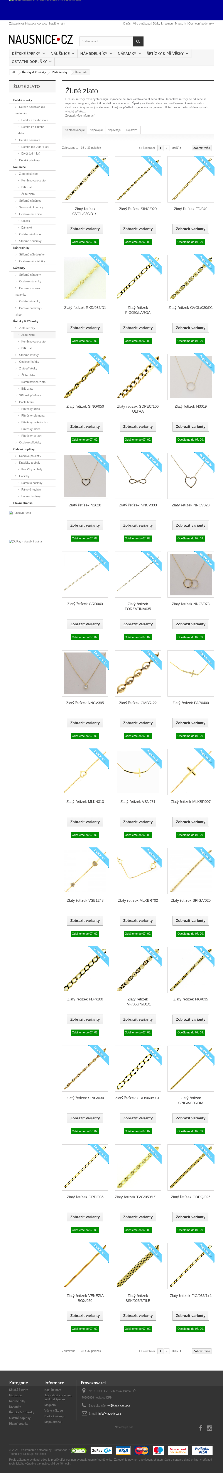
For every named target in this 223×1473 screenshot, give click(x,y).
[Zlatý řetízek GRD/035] (85, 1167)
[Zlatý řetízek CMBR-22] (138, 673)
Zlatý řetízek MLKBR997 (191, 802)
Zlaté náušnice (28, 173)
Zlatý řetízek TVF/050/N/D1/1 (138, 1001)
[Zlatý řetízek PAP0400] (190, 673)
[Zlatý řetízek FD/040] (190, 179)
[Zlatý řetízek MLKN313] (85, 772)
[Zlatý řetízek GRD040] (85, 574)
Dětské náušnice (29, 140)
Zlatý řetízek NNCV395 (85, 703)
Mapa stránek (53, 1422)
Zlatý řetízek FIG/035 (190, 999)
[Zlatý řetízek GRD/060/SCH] (138, 1068)
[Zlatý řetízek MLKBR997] (190, 772)
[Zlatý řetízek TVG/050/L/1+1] (138, 1167)
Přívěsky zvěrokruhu (33, 422)
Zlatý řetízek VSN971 (137, 802)
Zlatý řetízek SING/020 (138, 209)
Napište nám (57, 23)
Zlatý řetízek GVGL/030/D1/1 (85, 211)
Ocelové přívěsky (29, 442)
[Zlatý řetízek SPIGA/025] (190, 871)
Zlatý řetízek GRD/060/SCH (137, 1098)
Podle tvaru (26, 402)
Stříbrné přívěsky (29, 395)
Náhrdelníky (93, 53)
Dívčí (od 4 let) (30, 153)
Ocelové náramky (29, 281)
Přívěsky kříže (30, 408)
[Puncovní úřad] (32, 524)
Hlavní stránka (22, 503)
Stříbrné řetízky (28, 355)
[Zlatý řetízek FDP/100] (85, 970)
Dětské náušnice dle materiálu (30, 110)
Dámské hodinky (31, 482)
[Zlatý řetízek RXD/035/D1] (85, 278)
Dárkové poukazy (29, 456)
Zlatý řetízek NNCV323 (190, 505)
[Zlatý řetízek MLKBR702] (138, 871)
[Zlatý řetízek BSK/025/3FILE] (138, 1266)
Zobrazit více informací (80, 115)
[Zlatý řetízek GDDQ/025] (190, 1167)
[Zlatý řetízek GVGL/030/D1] (190, 278)
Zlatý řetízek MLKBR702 (138, 900)
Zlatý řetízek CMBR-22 (138, 703)
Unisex (25, 220)
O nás (127, 23)
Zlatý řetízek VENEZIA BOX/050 (85, 1298)
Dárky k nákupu (163, 23)
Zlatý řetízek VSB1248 (85, 900)
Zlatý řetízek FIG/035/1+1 (191, 1296)
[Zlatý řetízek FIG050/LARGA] (138, 278)
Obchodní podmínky (201, 23)
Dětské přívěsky (29, 160)
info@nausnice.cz (109, 1413)
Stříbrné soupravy (30, 241)
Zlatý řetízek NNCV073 (190, 604)
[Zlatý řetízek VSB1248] (85, 871)
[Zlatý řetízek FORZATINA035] (138, 574)
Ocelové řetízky (28, 361)
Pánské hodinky (31, 489)
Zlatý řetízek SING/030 (85, 1098)
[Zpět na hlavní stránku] (14, 72)
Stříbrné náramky (29, 274)
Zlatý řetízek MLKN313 (85, 802)
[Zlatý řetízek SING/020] (138, 179)
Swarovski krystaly (30, 207)
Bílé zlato (26, 187)
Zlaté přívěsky (27, 368)
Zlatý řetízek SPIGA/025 (191, 900)
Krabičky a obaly (29, 462)
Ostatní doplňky (29, 61)
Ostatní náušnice (29, 234)
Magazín (180, 23)
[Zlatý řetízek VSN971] (138, 772)
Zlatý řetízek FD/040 (190, 209)
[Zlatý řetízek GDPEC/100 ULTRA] (138, 377)
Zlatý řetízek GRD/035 (85, 1197)
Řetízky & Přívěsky (165, 53)
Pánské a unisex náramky (27, 291)
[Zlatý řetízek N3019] (190, 377)
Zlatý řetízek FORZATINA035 (138, 606)
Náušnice (60, 53)
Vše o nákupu (141, 23)
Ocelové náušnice (30, 214)
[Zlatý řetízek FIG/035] (190, 970)
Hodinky (23, 476)
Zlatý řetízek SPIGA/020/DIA (190, 1100)
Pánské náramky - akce (28, 311)
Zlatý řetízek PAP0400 (190, 703)
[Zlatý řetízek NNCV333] (138, 476)
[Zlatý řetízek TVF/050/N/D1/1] (138, 970)
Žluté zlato (27, 194)
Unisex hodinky (30, 496)
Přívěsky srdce (30, 429)
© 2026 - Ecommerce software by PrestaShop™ (39, 1450)
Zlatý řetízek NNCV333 (138, 505)
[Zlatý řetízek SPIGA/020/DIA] (190, 1068)
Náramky (127, 53)
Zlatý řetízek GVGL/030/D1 (191, 308)
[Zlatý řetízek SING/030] (85, 1068)
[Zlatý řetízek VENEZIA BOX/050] (85, 1266)
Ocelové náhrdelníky (31, 261)
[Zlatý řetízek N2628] (85, 476)
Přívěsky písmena (32, 415)
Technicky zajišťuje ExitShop (27, 1453)
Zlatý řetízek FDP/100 (85, 999)
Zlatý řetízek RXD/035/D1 (85, 308)
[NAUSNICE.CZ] (41, 39)
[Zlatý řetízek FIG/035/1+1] (190, 1266)
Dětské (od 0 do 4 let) (34, 146)
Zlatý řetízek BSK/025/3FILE (137, 1298)
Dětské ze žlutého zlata (31, 130)
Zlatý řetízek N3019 (191, 406)
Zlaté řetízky (26, 328)
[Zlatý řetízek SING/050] (85, 377)
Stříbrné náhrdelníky (31, 254)
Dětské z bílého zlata (34, 120)
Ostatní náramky (29, 301)
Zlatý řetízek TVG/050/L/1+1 (138, 1197)
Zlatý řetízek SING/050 (85, 406)
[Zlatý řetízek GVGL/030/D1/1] (85, 179)
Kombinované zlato (33, 180)
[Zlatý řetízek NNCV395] (85, 673)
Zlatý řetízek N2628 (85, 505)
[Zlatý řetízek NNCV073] (190, 574)
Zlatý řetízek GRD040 (85, 604)
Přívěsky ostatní (31, 435)
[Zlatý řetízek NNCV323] (190, 476)
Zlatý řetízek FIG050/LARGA (137, 310)
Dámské (26, 227)
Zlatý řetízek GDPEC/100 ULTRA (138, 409)
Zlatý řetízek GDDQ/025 (190, 1197)
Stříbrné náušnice (29, 200)
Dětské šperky (26, 53)
